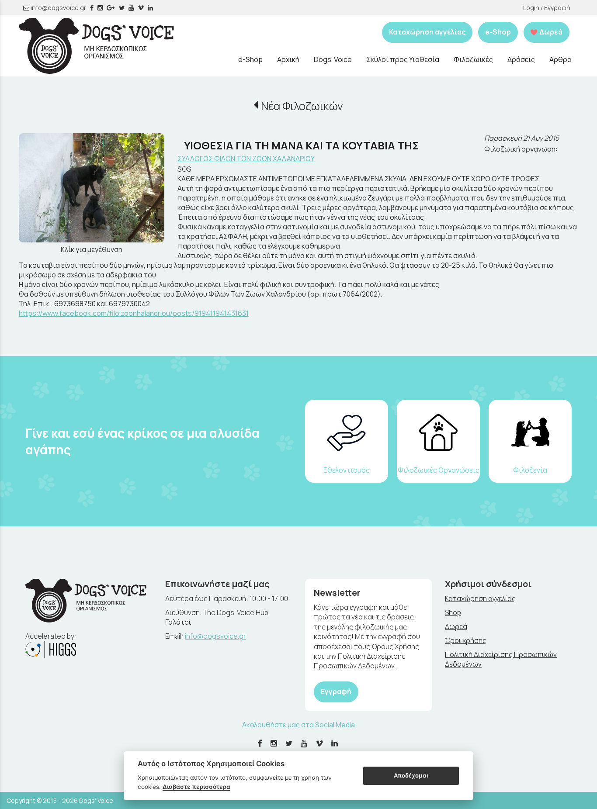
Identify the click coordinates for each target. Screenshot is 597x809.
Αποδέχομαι (411, 775)
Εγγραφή (336, 691)
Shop (453, 612)
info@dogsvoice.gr (57, 7)
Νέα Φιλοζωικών (302, 106)
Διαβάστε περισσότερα (196, 786)
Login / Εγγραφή (546, 7)
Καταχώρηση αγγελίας (427, 32)
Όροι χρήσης (465, 640)
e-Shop (498, 32)
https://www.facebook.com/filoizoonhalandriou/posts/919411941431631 (134, 313)
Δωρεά (456, 626)
